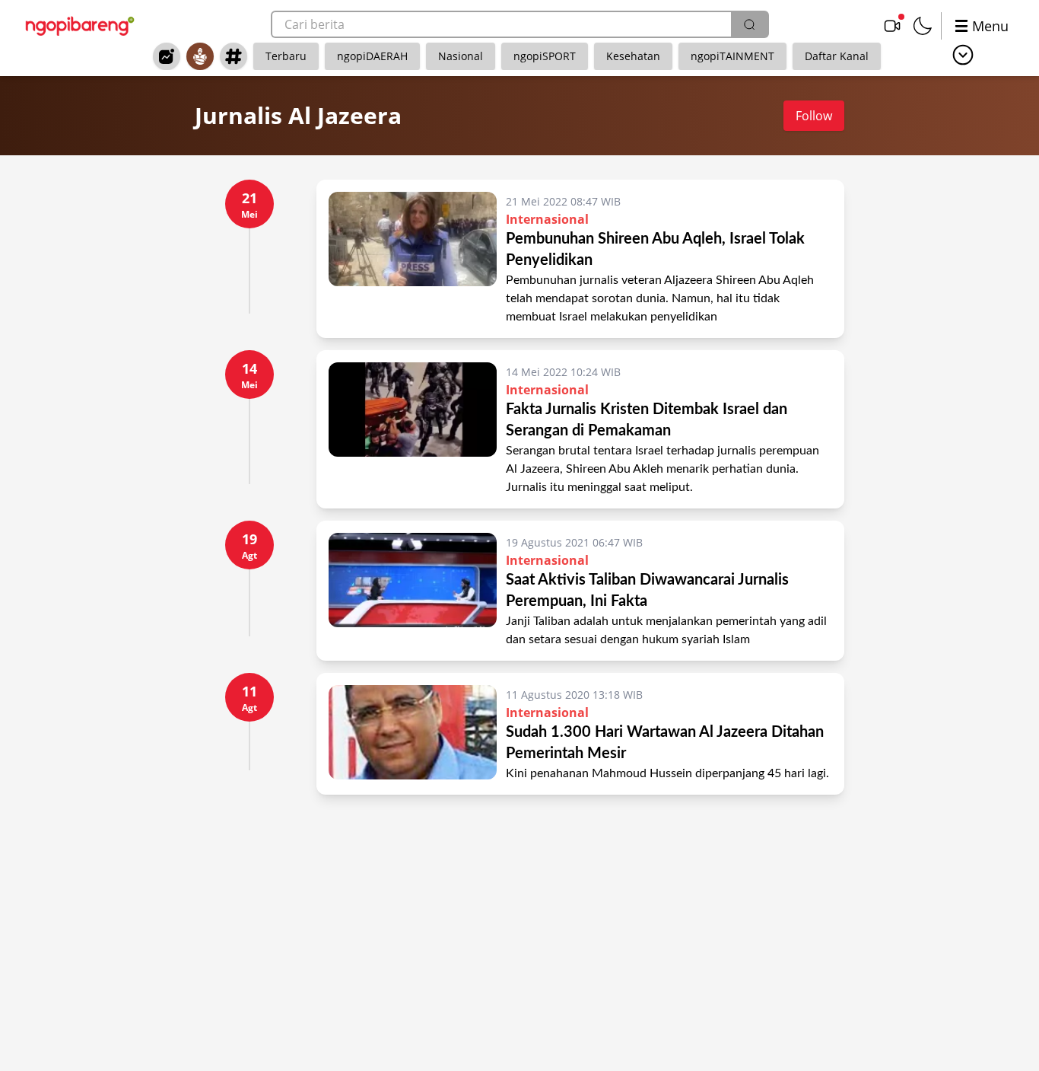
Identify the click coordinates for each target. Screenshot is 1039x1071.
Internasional (547, 219)
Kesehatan (633, 56)
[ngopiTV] (892, 26)
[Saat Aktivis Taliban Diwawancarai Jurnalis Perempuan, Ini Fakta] (413, 591)
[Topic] (233, 56)
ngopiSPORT (544, 56)
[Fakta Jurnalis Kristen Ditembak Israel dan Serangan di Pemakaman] (413, 429)
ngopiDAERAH (372, 56)
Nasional (460, 56)
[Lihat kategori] (963, 55)
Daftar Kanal (837, 56)
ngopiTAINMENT (732, 56)
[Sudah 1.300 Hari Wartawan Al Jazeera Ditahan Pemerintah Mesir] (413, 734)
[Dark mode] (922, 26)
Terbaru (286, 56)
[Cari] (749, 24)
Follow (814, 115)
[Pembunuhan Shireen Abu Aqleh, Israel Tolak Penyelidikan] (413, 259)
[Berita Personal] (200, 56)
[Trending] (166, 56)
